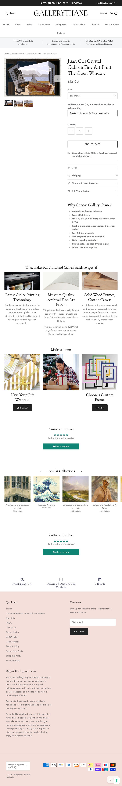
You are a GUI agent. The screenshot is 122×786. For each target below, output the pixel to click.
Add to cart (92, 146)
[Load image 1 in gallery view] (32, 79)
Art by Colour (78, 27)
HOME (6, 27)
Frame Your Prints (14, 653)
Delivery (61, 35)
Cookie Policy (12, 644)
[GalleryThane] (61, 16)
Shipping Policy (13, 658)
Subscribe (79, 634)
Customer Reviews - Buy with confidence (25, 616)
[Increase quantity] (88, 133)
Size (70, 92)
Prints (18, 27)
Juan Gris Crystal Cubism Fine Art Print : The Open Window (34, 56)
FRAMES (100, 410)
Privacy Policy (12, 634)
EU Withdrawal (13, 663)
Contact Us (11, 630)
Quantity (72, 127)
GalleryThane (17, 777)
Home (6, 56)
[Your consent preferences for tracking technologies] (117, 781)
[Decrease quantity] (71, 133)
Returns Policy (12, 649)
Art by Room (44, 27)
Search (9, 611)
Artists (29, 27)
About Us (95, 27)
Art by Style (61, 27)
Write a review (61, 449)
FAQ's (9, 625)
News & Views (112, 27)
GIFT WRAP (22, 410)
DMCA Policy (12, 639)
